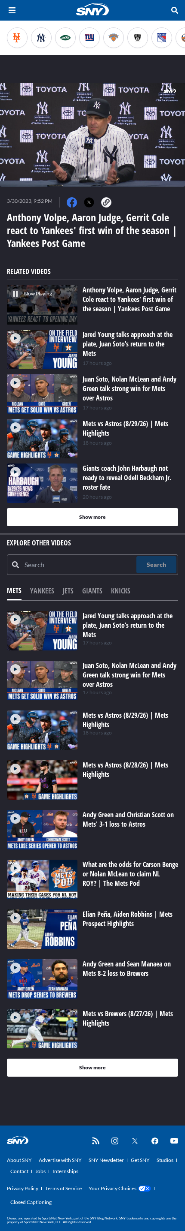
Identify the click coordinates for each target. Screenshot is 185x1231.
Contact (19, 1171)
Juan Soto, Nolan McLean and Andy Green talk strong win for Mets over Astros (129, 675)
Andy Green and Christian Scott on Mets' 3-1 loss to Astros (128, 819)
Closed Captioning (31, 1202)
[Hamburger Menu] (12, 10)
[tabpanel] (92, 844)
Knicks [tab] (120, 591)
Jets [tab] (68, 591)
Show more (92, 517)
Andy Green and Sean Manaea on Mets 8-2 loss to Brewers (127, 968)
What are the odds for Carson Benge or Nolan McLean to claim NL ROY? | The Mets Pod (130, 874)
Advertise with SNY (60, 1160)
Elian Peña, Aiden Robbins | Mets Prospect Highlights (128, 918)
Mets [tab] (14, 590)
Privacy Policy (22, 1188)
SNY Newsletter (106, 1160)
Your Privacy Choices (112, 1188)
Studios (165, 1160)
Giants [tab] (92, 591)
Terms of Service (63, 1188)
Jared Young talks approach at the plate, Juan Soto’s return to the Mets (128, 625)
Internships (65, 1171)
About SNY (19, 1160)
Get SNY (140, 1160)
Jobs (40, 1171)
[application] (92, 135)
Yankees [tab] (42, 591)
